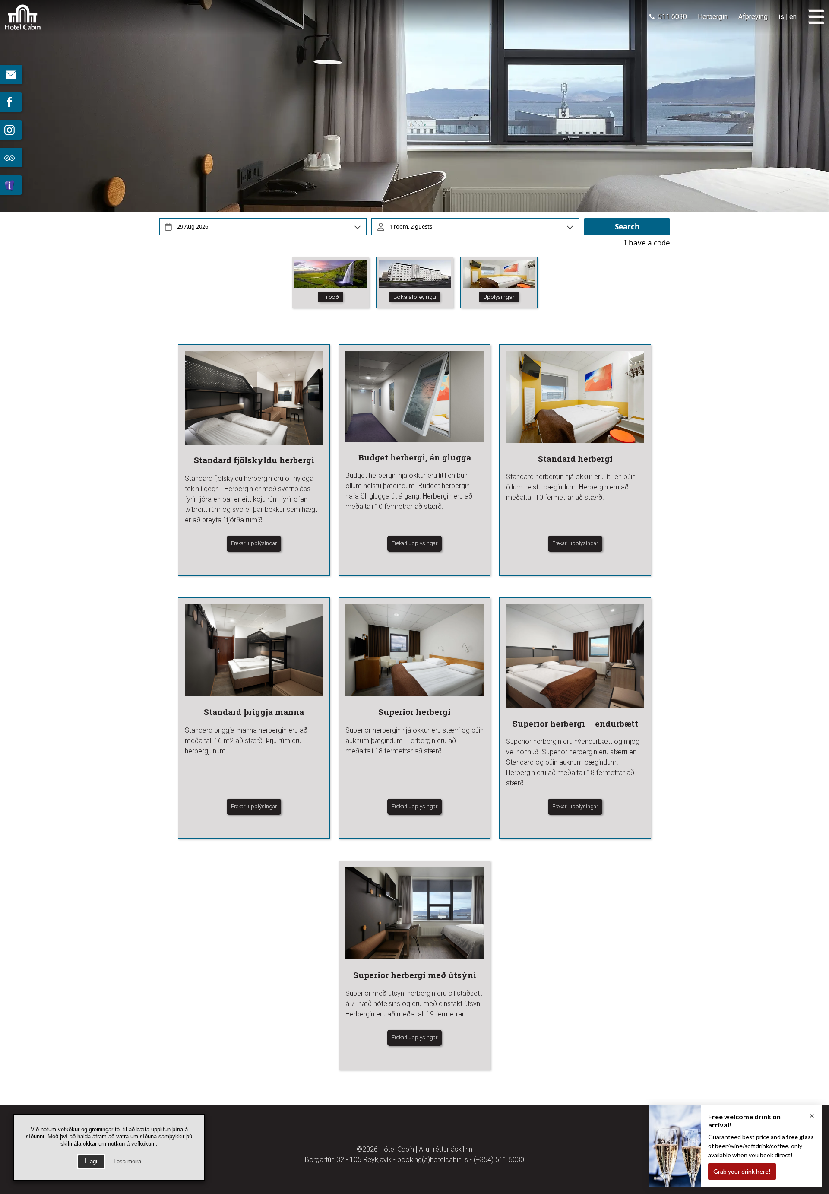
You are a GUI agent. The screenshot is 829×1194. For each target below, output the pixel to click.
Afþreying (753, 17)
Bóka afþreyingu (414, 296)
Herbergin (713, 17)
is (781, 17)
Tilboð (330, 296)
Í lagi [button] (91, 1161)
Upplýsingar (499, 296)
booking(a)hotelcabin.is (432, 1160)
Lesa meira (127, 1161)
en (793, 17)
